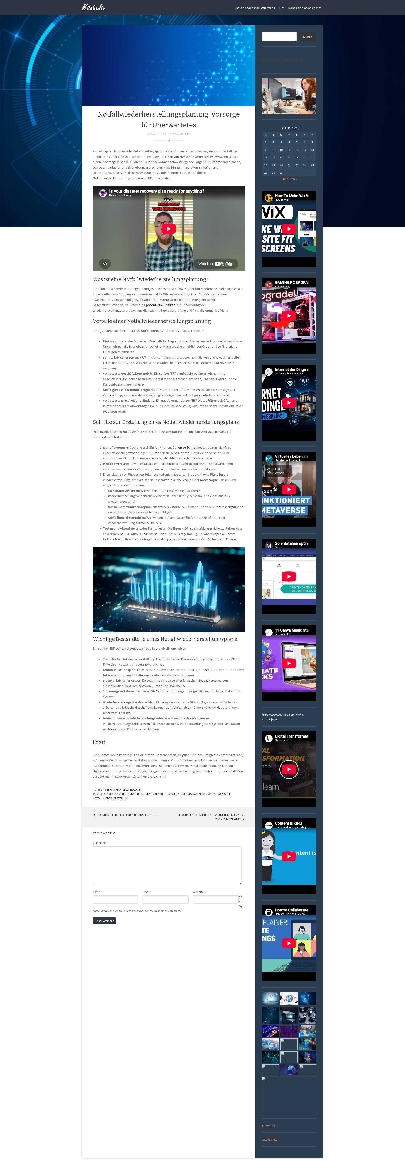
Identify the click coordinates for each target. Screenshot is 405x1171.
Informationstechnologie (124, 789)
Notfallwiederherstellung (111, 798)
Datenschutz (269, 1139)
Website (198, 892)
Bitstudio (93, 7)
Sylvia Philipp (181, 134)
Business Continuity (116, 794)
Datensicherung (141, 794)
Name (97, 892)
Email (147, 892)
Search (307, 37)
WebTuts (230, 1165)
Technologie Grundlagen (303, 8)
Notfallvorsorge (219, 794)
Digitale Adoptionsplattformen (254, 8)
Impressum (269, 1125)
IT (280, 8)
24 (281, 165)
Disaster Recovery (166, 794)
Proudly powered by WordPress (187, 1165)
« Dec (284, 179)
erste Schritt (187, 447)
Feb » (293, 179)
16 (273, 157)
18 (289, 157)
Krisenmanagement (193, 794)
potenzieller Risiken (160, 305)
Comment (100, 843)
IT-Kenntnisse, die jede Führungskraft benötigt (127, 815)
